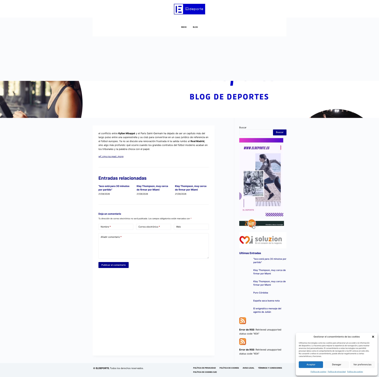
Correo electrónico (149, 226)
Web (178, 226)
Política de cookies (318, 371)
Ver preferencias (362, 364)
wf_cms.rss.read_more (110, 156)
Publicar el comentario (113, 265)
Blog (195, 27)
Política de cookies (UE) (205, 372)
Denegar (336, 364)
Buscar (242, 127)
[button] (373, 336)
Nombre (106, 226)
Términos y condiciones (270, 368)
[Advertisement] (189, 58)
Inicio (184, 27)
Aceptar (311, 364)
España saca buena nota (266, 300)
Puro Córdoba (260, 292)
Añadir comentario (111, 237)
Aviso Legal (248, 368)
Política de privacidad (337, 371)
